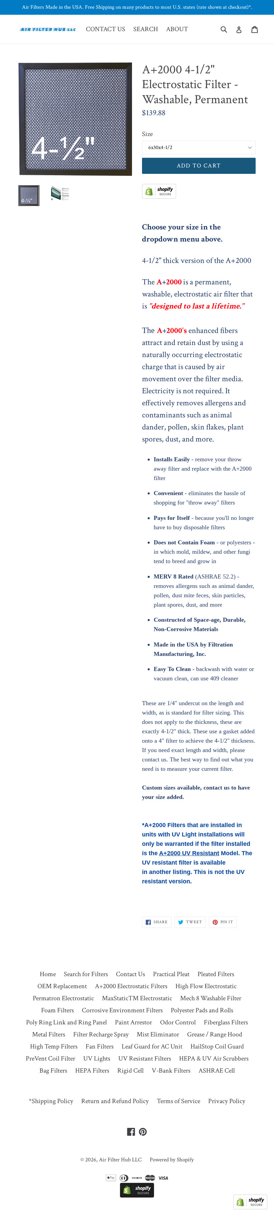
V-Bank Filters (171, 1070)
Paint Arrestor (133, 1022)
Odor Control (178, 1022)
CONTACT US (105, 29)
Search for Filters (86, 974)
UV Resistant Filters (144, 1058)
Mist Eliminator (158, 1034)
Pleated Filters (215, 974)
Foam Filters (57, 1010)
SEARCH (145, 29)
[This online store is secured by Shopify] (159, 196)
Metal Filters (48, 1034)
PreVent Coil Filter (50, 1058)
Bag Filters (53, 1070)
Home (48, 974)
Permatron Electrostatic (63, 998)
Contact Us (130, 974)
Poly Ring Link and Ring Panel (66, 1022)
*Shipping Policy (51, 1101)
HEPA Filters (92, 1070)
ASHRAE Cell (216, 1070)
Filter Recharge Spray (101, 1034)
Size (147, 134)
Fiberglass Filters (226, 1022)
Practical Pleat (171, 974)
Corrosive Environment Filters (122, 1010)
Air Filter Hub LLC (120, 1159)
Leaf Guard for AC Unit (152, 1046)
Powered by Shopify (172, 1159)
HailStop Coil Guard (217, 1046)
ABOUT (177, 29)
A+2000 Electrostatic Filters (131, 986)
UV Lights (96, 1058)
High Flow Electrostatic (206, 986)
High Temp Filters (54, 1046)
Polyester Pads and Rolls (202, 1010)
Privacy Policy (226, 1101)
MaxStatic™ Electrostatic (137, 998)
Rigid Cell (130, 1070)
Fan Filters (100, 1046)
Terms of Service (178, 1101)
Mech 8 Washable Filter (210, 998)
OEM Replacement (62, 986)
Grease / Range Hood (214, 1034)
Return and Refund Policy (115, 1101)
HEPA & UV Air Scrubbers (214, 1058)
